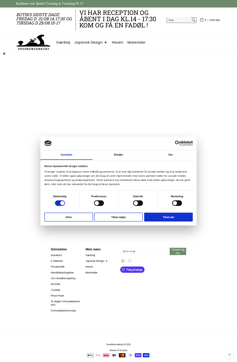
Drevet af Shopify (118, 350)
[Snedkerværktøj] (33, 42)
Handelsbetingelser (62, 272)
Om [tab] (170, 154)
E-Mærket (57, 261)
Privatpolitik (58, 266)
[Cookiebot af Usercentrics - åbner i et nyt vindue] (177, 143)
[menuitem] (210, 20)
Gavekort (56, 255)
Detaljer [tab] (118, 154)
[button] (123, 261)
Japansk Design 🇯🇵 (97, 261)
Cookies (55, 290)
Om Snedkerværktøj (63, 278)
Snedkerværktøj (114, 344)
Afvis (69, 216)
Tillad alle (168, 216)
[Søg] (193, 20)
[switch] (99, 203)
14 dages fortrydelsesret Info (65, 303)
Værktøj (90, 255)
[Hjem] (4, 54)
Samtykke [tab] (67, 154)
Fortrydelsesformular (63, 310)
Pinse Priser (57, 295)
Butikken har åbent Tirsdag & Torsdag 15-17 (49, 3)
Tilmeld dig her (177, 251)
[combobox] (179, 20)
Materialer (92, 272)
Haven (89, 266)
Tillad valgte (118, 216)
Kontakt (55, 284)
